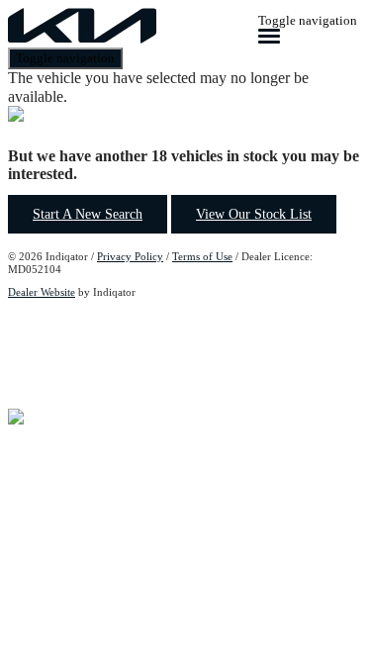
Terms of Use (202, 256)
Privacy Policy (130, 256)
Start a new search (87, 214)
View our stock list (254, 214)
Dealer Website (41, 292)
